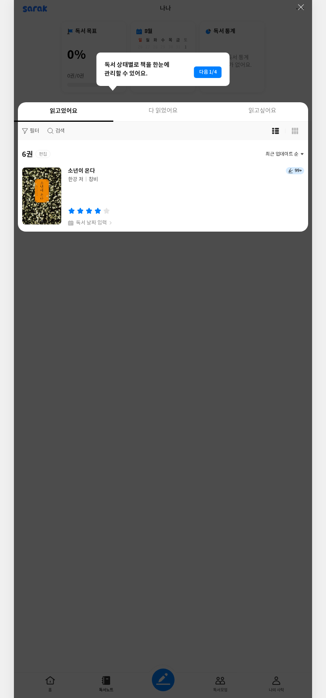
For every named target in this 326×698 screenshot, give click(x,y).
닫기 (301, 7)
